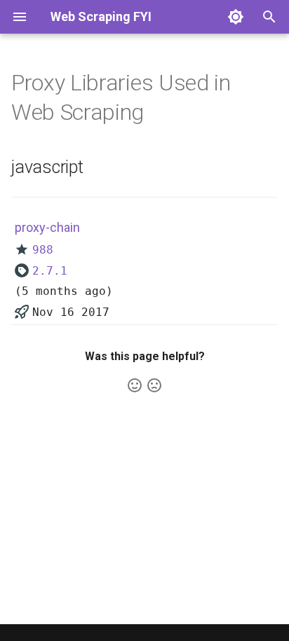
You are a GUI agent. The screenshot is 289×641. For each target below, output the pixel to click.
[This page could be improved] (154, 385)
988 (42, 249)
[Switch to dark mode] (236, 17)
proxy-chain (47, 227)
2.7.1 (49, 270)
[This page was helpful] (134, 385)
